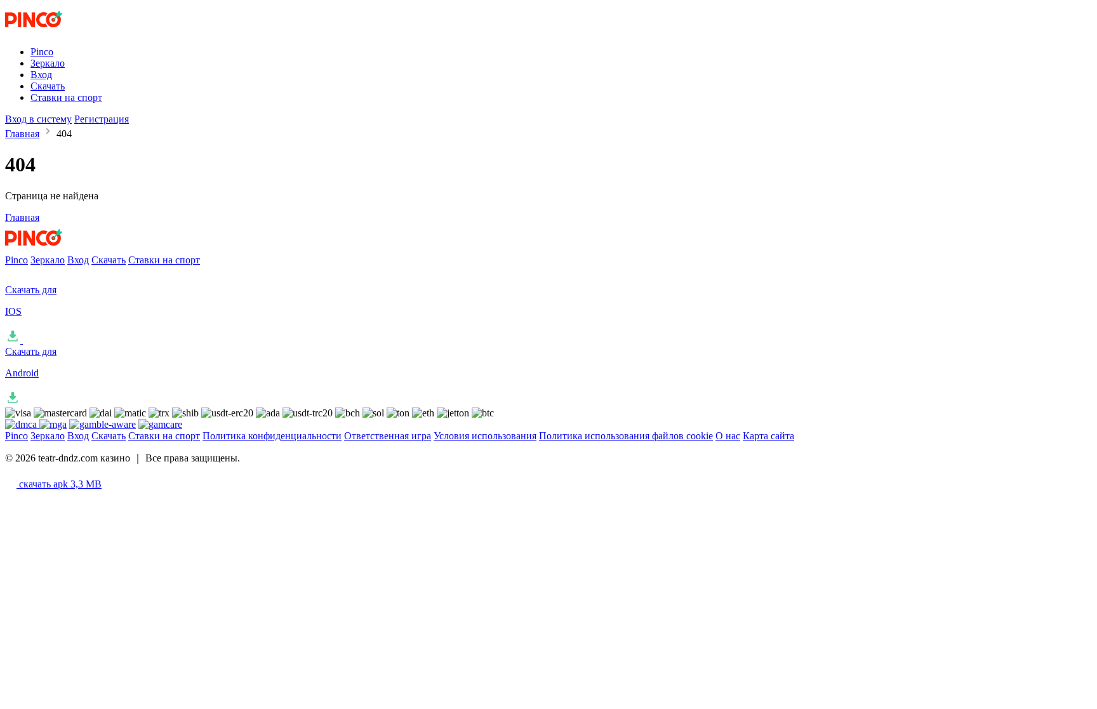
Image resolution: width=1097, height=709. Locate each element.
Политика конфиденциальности (272, 435)
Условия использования (485, 435)
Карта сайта (768, 435)
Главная (22, 133)
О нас (727, 435)
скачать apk (59, 484)
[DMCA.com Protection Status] (22, 424)
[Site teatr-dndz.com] (57, 30)
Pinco (41, 51)
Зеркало (47, 63)
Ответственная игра (387, 435)
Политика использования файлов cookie (626, 435)
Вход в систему (38, 119)
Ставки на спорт (66, 97)
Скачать (47, 86)
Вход (41, 74)
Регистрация (101, 119)
